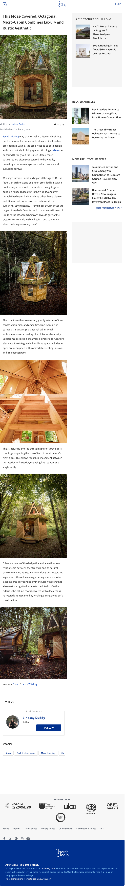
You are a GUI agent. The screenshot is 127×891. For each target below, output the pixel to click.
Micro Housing (48, 753)
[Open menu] (4, 4)
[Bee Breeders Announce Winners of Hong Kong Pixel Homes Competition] (80, 116)
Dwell (16, 684)
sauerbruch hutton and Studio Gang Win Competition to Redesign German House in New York (106, 175)
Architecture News (26, 753)
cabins (55, 150)
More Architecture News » (109, 208)
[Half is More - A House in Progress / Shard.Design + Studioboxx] (83, 32)
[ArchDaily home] (62, 4)
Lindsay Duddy (34, 717)
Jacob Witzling (11, 136)
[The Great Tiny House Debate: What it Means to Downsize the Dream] (80, 136)
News (8, 753)
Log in (118, 4)
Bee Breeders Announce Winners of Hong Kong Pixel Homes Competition (106, 113)
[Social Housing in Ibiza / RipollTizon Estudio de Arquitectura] (83, 51)
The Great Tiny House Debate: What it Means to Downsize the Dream (106, 133)
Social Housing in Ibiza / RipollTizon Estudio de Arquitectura (105, 49)
